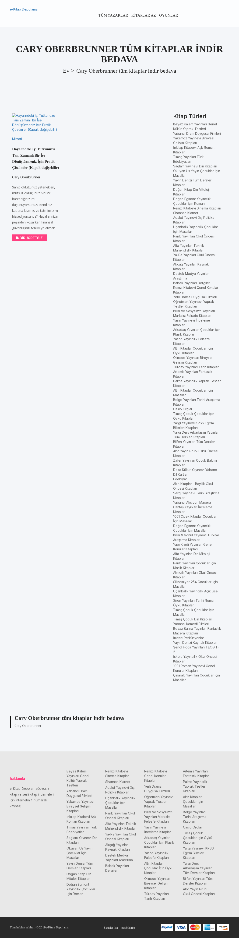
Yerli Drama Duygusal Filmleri (195, 297)
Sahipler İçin (111, 927)
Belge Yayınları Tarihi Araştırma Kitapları (194, 816)
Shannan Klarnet (185, 213)
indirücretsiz (29, 238)
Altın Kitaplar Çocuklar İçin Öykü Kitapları (158, 868)
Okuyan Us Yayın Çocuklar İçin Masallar (79, 853)
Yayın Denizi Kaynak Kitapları (195, 642)
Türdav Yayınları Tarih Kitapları (196, 367)
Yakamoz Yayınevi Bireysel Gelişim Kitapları (80, 806)
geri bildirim (128, 927)
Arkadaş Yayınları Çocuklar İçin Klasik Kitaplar (159, 842)
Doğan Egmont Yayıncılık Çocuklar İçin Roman (81, 889)
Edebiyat (180, 479)
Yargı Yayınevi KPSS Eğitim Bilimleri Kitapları (198, 853)
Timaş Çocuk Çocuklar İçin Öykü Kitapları (197, 837)
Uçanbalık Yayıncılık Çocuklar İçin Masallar (120, 802)
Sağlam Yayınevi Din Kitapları (195, 166)
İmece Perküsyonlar (188, 638)
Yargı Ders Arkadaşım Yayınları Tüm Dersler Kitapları (199, 868)
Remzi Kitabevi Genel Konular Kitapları (155, 775)
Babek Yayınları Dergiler (191, 283)
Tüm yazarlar (113, 15)
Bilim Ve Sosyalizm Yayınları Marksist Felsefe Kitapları (158, 816)
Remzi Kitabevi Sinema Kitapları (197, 208)
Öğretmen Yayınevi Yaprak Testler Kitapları (158, 801)
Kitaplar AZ (143, 15)
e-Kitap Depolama (24, 9)
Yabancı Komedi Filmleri (191, 624)
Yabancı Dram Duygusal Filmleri (197, 133)
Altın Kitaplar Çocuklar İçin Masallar (193, 801)
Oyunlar (168, 15)
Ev (66, 71)
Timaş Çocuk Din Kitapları (192, 619)
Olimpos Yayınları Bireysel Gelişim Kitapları (157, 883)
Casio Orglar (182, 409)
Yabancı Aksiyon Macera (192, 502)
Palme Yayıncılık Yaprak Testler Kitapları (195, 786)
